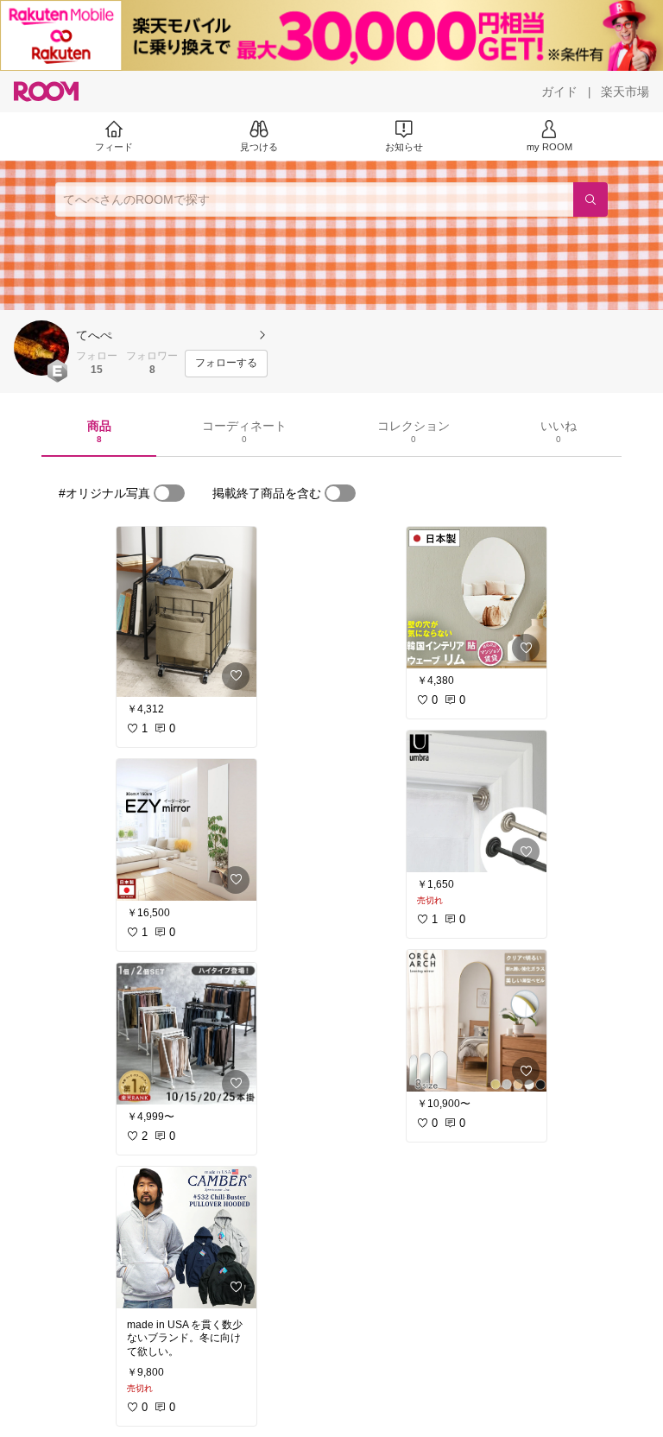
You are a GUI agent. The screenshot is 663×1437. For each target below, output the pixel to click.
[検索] (590, 199)
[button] (41, 348)
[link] (186, 612)
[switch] (169, 493)
